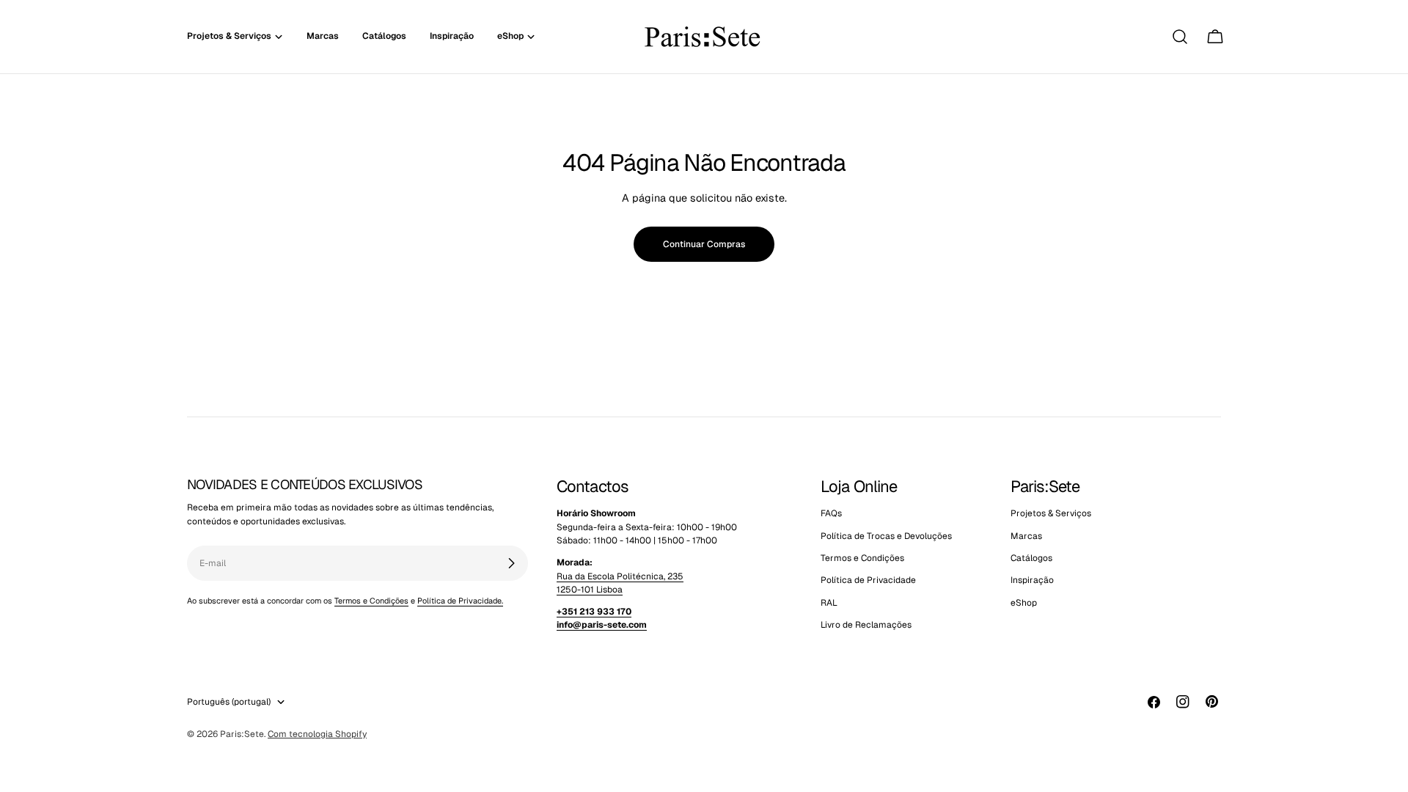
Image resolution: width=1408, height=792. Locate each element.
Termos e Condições (371, 600)
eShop (1024, 603)
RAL (829, 603)
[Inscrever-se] (511, 563)
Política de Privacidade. (460, 600)
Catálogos (1031, 558)
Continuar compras (704, 244)
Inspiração (1032, 580)
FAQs (831, 513)
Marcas (1026, 536)
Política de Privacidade (868, 580)
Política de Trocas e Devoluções (886, 536)
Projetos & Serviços (1051, 513)
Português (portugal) (229, 702)
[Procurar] (1180, 36)
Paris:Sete (242, 734)
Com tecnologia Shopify (317, 734)
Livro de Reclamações (866, 625)
